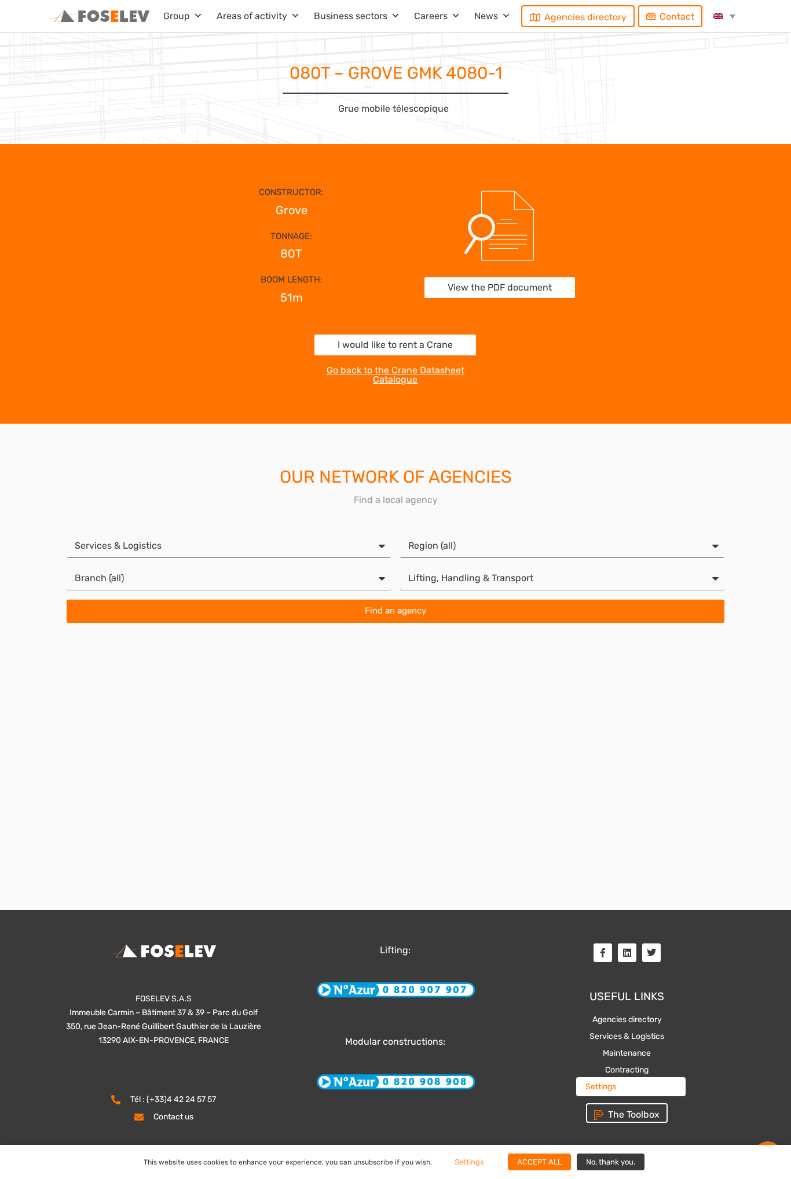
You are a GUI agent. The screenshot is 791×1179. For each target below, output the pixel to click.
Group (176, 15)
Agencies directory (585, 17)
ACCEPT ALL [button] (539, 1162)
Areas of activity (252, 15)
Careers (431, 15)
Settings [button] (600, 1087)
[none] (724, 16)
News (486, 15)
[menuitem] (724, 16)
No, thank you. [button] (610, 1162)
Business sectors (350, 15)
